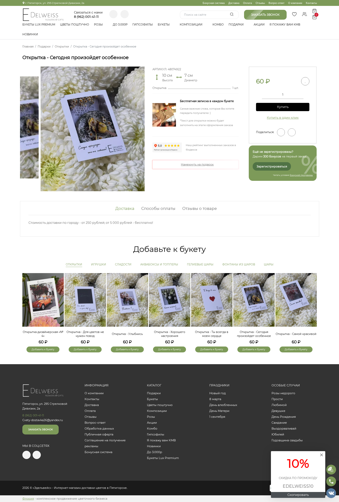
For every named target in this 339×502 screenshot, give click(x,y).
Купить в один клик (283, 118)
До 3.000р (120, 24)
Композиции (191, 24)
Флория (28, 498)
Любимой (279, 405)
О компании (295, 3)
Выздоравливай (284, 428)
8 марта (215, 399)
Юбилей (278, 434)
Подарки (236, 24)
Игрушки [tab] (98, 264)
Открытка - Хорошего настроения (169, 334)
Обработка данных (99, 428)
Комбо (218, 24)
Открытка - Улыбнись (127, 334)
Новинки (30, 34)
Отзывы (260, 3)
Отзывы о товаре (199, 208)
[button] (312, 306)
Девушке (278, 411)
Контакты (311, 3)
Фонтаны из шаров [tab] (238, 264)
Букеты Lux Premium (38, 24)
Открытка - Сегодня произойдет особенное (254, 334)
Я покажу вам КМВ (285, 24)
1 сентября (217, 417)
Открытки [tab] (74, 264)
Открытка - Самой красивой (296, 334)
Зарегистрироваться (272, 166)
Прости (277, 399)
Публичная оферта (99, 434)
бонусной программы (301, 175)
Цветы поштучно (74, 24)
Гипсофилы (142, 24)
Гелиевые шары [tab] (200, 264)
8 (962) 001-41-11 (86, 16)
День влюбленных (223, 405)
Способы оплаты (158, 208)
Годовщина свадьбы (287, 440)
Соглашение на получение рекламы (105, 443)
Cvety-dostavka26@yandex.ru (42, 420)
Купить (283, 107)
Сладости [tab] (123, 264)
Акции (259, 24)
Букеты (164, 24)
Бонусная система (214, 3)
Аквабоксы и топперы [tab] (159, 264)
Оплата (247, 3)
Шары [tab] (268, 264)
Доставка (233, 3)
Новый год (217, 393)
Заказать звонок (40, 429)
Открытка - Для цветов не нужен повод (85, 334)
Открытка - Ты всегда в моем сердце (211, 334)
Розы (99, 24)
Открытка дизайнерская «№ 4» (43, 334)
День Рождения (284, 417)
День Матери (219, 411)
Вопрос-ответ (276, 3)
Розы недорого (283, 393)
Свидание (279, 422)
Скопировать (298, 495)
